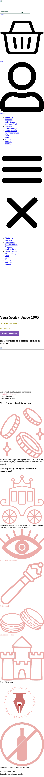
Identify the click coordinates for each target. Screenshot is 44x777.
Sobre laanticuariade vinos (8, 141)
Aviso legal (4, 606)
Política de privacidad (8, 560)
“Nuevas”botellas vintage (11, 127)
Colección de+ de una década (11, 123)
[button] (22, 191)
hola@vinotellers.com (8, 394)
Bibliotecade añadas (9, 119)
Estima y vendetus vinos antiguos (12, 132)
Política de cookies (7, 635)
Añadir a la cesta (9, 333)
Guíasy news (7, 136)
